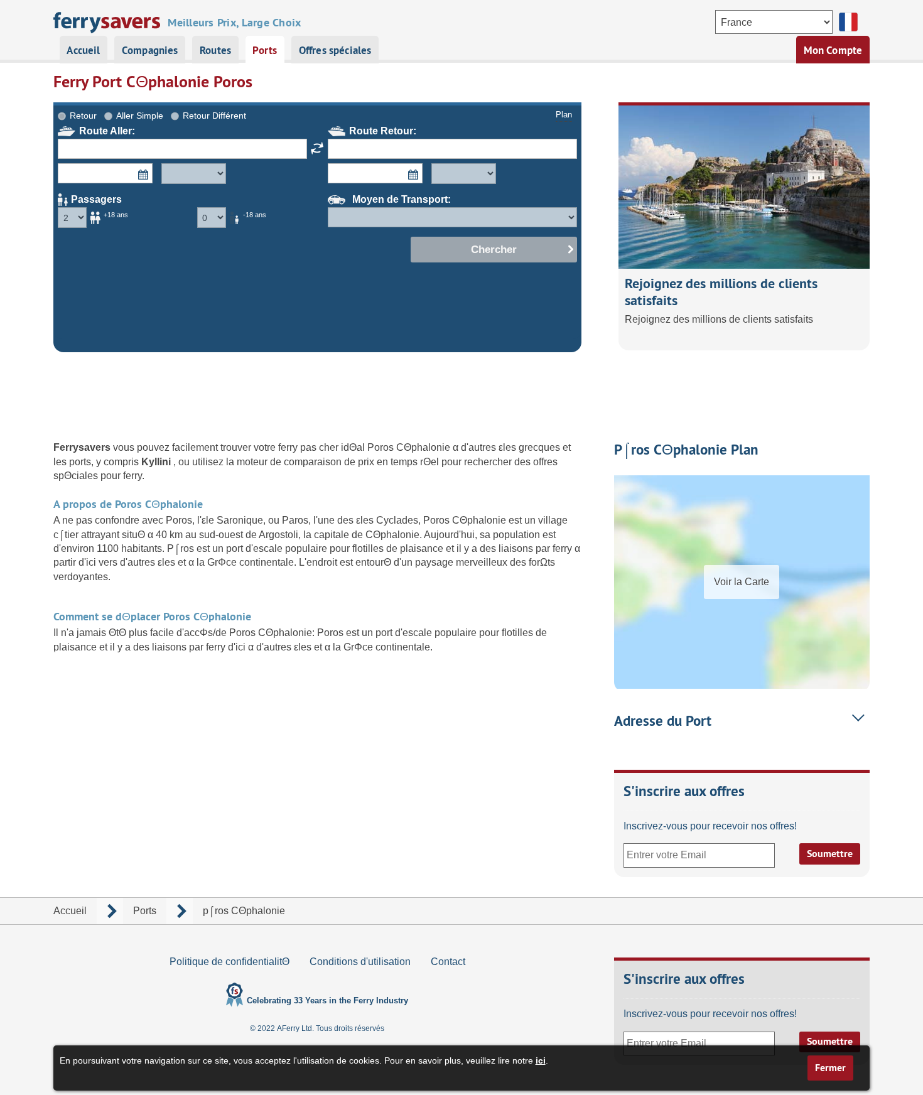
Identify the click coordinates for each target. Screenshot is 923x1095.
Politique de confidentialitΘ (229, 961)
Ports (264, 50)
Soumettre (830, 853)
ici (541, 1060)
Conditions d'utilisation (360, 961)
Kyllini (157, 461)
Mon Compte (833, 50)
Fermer (830, 1067)
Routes (215, 50)
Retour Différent (214, 116)
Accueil (83, 50)
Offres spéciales (335, 50)
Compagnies (150, 50)
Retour (83, 116)
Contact (448, 961)
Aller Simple (139, 116)
